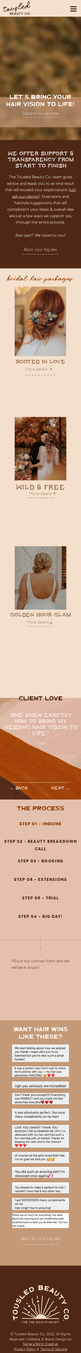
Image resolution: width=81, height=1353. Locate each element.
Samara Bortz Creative (40, 1344)
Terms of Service (53, 1349)
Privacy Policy (25, 1349)
